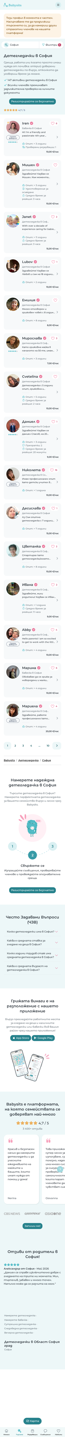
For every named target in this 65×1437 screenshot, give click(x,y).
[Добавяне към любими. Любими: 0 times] (55, 164)
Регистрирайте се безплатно (32, 101)
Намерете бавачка (15, 1320)
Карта (34, 1421)
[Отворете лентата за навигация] (58, 5)
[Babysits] (12, 5)
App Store (22, 1037)
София (8, 1349)
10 (48, 745)
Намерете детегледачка (19, 1315)
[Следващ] (56, 746)
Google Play (45, 1037)
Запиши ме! (32, 1225)
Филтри (52, 44)
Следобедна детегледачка (20, 1328)
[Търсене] (6, 44)
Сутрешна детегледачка (20, 1324)
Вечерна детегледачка (18, 1332)
